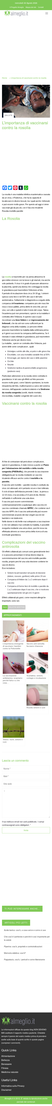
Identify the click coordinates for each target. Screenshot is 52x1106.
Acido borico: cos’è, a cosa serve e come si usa (25, 930)
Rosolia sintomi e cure (36, 708)
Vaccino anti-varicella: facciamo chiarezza (36, 645)
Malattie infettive (17, 607)
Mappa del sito (31, 7)
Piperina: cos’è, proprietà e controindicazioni (23, 946)
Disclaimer (6, 1089)
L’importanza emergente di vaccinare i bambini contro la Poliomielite (13, 646)
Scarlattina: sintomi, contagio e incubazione (36, 677)
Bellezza (5, 1060)
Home (4, 78)
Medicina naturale (9, 1072)
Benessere (6, 1064)
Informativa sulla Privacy (12, 1085)
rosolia (8, 277)
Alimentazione (8, 1056)
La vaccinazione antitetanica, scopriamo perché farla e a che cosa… (12, 679)
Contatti (41, 7)
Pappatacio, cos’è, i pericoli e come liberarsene (24, 959)
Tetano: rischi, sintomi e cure (13, 740)
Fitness (4, 1068)
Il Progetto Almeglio (17, 7)
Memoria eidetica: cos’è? (15, 952)
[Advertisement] (26, 44)
